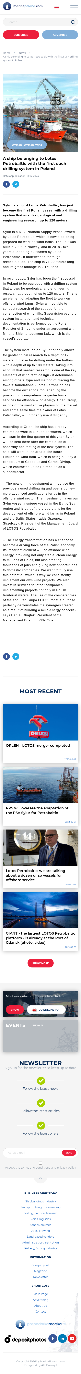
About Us (40, 1305)
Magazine (40, 1271)
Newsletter (40, 1277)
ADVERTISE (60, 34)
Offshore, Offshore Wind (27, 144)
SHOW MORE (40, 963)
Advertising (40, 1299)
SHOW (15, 1009)
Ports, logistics (40, 1219)
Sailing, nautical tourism (40, 1213)
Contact (40, 1311)
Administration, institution (40, 1242)
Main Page (40, 1294)
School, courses (40, 1224)
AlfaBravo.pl (49, 1365)
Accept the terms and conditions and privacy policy (40, 1167)
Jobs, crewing (40, 1230)
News (22, 52)
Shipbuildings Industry (40, 1201)
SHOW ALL (39, 1025)
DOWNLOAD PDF (49, 1009)
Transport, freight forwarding (40, 1207)
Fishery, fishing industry (40, 1248)
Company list (40, 1265)
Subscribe (21, 34)
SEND (69, 1152)
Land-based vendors (40, 1236)
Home (6, 52)
